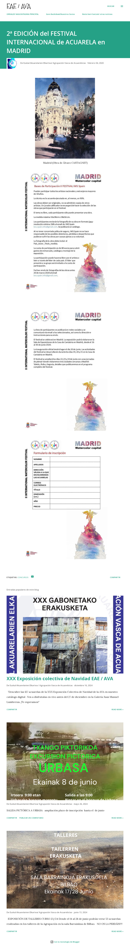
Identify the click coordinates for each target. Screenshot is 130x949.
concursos (23, 577)
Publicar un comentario (31, 818)
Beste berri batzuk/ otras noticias (97, 14)
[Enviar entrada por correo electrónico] (32, 577)
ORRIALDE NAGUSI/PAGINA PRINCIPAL (23, 14)
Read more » (117, 709)
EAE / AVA (19, 6)
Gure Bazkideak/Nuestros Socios (60, 14)
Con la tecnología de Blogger (66, 942)
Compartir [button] (115, 577)
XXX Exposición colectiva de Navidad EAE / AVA (60, 678)
